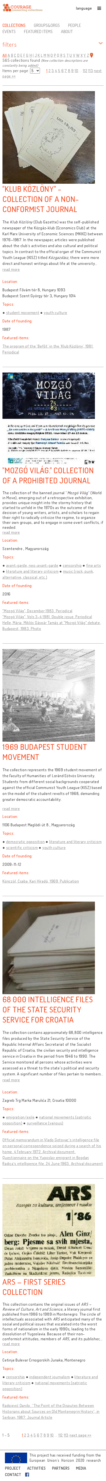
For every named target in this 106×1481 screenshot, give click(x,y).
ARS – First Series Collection (34, 1287)
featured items (38, 31)
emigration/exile (20, 1117)
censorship (72, 565)
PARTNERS (61, 1468)
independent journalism (49, 1376)
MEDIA (81, 1468)
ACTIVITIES (36, 1468)
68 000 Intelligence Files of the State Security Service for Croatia (47, 1009)
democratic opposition (25, 841)
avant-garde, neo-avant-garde (32, 565)
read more (11, 269)
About (67, 31)
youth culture (55, 312)
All (4, 55)
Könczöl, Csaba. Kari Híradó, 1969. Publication (40, 881)
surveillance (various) (45, 1123)
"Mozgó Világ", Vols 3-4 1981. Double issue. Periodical (47, 616)
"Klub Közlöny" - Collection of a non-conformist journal (40, 199)
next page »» (80, 1435)
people (74, 25)
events (9, 31)
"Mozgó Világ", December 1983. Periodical (37, 610)
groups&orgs (47, 25)
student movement (22, 312)
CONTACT (13, 1475)
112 (85, 70)
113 (90, 70)
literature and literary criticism (32, 571)
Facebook (28, 1475)
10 (76, 70)
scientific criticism (22, 847)
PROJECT (13, 1468)
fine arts (93, 565)
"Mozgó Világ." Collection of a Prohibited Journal (48, 475)
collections (13, 25)
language (84, 8)
